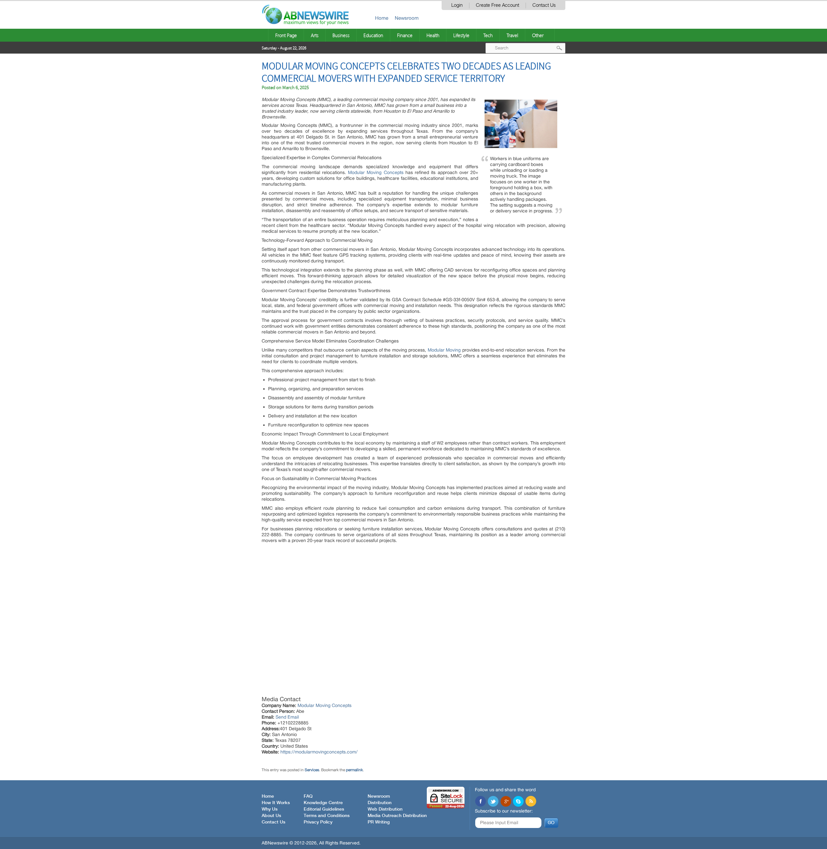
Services (312, 770)
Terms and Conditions (327, 815)
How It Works (276, 803)
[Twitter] (492, 802)
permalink (354, 770)
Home (381, 18)
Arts (315, 35)
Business (341, 35)
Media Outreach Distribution (397, 815)
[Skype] (518, 802)
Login (457, 5)
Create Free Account (497, 5)
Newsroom (407, 18)
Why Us (269, 809)
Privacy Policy (318, 822)
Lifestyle (461, 35)
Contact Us (544, 5)
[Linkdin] (505, 802)
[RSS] (530, 802)
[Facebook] (480, 802)
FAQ (308, 796)
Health (432, 35)
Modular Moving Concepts (375, 172)
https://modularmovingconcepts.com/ (319, 751)
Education (373, 35)
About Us (271, 815)
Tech (488, 35)
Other (538, 35)
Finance (405, 35)
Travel (512, 35)
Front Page (286, 35)
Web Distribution (385, 809)
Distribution (380, 803)
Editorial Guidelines (324, 809)
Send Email (287, 717)
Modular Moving (444, 350)
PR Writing (379, 822)
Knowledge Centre (323, 803)
